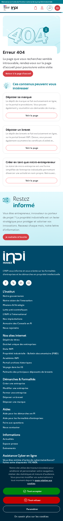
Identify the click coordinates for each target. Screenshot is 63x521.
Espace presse (10, 443)
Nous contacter (11, 427)
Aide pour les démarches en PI (19, 413)
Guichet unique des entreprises (19, 344)
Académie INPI (11, 358)
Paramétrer (32, 508)
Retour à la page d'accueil (18, 73)
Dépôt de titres (11, 339)
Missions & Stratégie (13, 305)
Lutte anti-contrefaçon (15, 309)
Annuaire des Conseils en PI (17, 323)
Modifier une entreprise (15, 388)
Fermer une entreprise (14, 392)
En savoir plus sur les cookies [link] (31, 516)
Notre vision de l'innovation (17, 300)
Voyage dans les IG (13, 367)
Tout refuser (34, 500)
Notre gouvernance (13, 296)
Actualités (8, 439)
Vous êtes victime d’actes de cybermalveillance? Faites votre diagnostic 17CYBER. (29, 461)
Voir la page (32, 115)
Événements (9, 448)
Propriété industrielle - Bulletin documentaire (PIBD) (30, 353)
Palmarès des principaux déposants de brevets (28, 372)
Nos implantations (12, 319)
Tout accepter (34, 491)
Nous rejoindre (11, 328)
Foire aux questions (13, 422)
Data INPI (8, 349)
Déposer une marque (14, 402)
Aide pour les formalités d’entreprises (23, 418)
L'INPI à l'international (15, 314)
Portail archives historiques (17, 362)
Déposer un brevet (13, 397)
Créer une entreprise (14, 383)
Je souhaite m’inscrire (16, 237)
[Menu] (57, 8)
